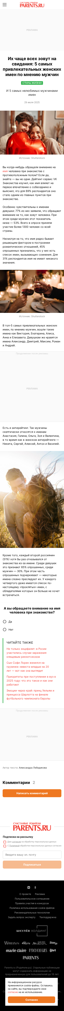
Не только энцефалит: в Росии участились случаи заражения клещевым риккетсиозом (26, 652)
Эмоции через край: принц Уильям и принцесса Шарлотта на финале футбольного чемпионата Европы (30, 694)
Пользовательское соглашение (32, 898)
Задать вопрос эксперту (21, 917)
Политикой (14, 845)
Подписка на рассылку (18, 836)
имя (5, 171)
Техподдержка (47, 917)
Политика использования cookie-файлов (32, 907)
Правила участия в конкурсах (32, 903)
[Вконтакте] (28, 887)
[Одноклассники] (35, 887)
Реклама (40, 894)
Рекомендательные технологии (32, 912)
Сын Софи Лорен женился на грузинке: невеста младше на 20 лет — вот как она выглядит (28, 666)
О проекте (25, 894)
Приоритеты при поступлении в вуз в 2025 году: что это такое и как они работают (31, 680)
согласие (16, 841)
